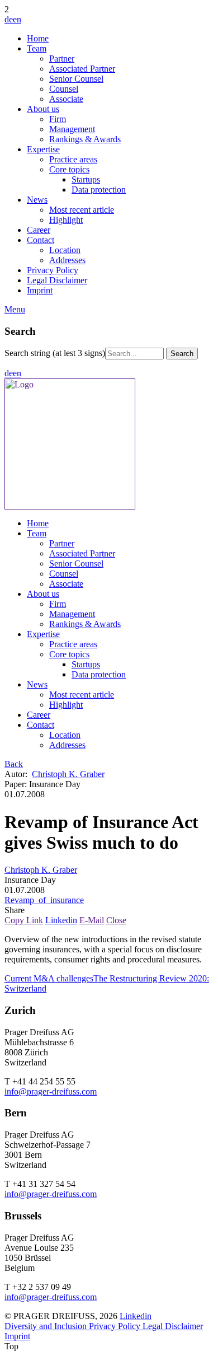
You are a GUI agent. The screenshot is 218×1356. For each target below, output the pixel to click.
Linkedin (61, 920)
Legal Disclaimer (173, 1326)
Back (13, 764)
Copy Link (23, 920)
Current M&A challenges (48, 978)
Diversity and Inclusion (46, 1326)
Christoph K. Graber (68, 774)
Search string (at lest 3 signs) (54, 353)
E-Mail (91, 920)
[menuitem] (120, 39)
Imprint (17, 1336)
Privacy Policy (116, 1326)
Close (116, 920)
